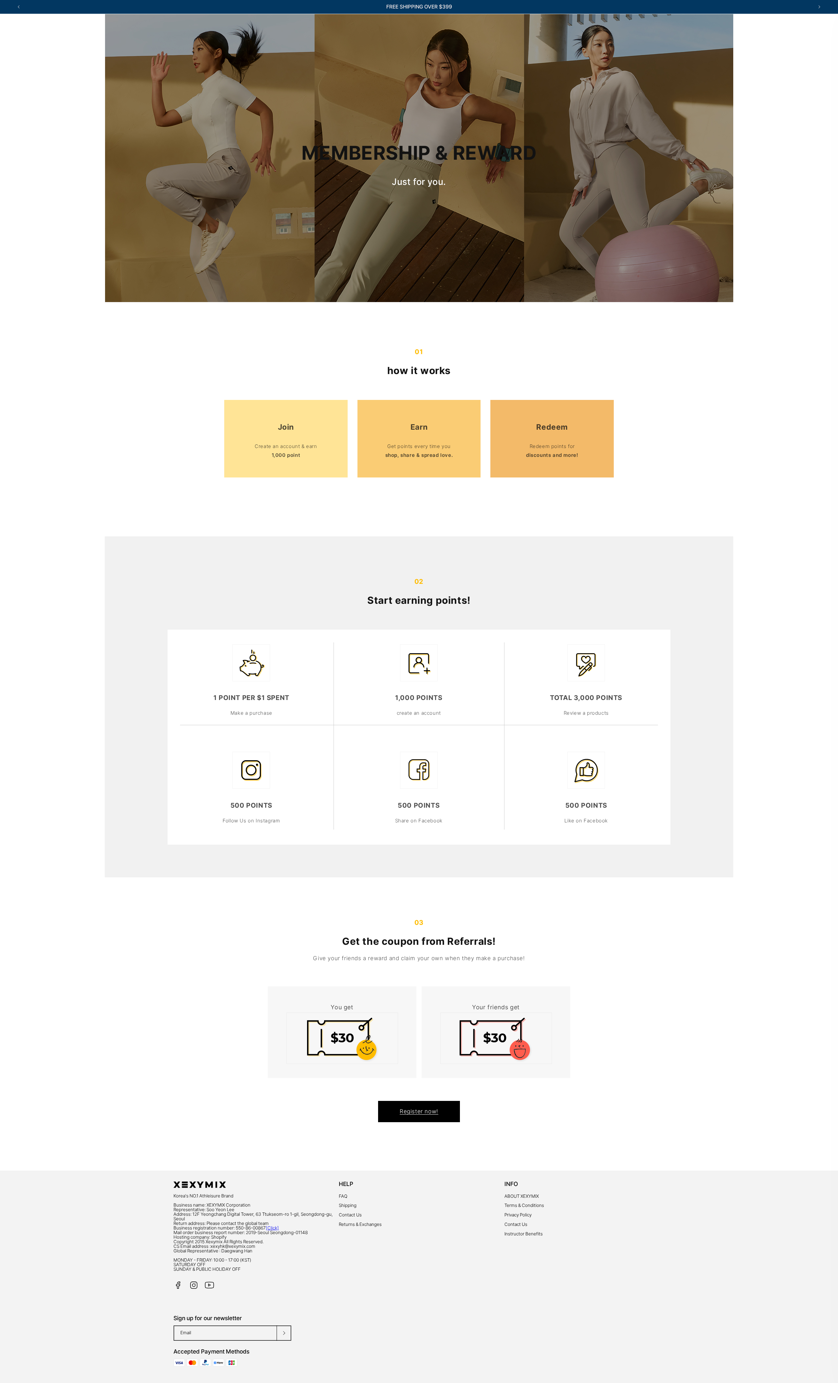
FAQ (343, 1196)
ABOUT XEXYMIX (521, 1196)
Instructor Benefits (523, 1233)
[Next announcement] (819, 7)
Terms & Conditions (524, 1205)
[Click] (272, 1227)
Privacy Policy (518, 1214)
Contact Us (350, 1214)
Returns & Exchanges (360, 1224)
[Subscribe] (284, 1333)
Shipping (347, 1205)
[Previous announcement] (18, 7)
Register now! (419, 1111)
